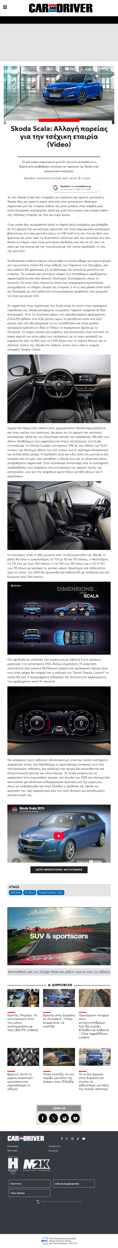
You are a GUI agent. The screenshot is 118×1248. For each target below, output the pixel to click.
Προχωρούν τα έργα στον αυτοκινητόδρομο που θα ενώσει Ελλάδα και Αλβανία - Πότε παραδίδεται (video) (94, 1026)
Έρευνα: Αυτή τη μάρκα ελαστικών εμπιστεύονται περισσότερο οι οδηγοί (20, 1082)
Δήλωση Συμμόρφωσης (67, 1183)
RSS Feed (12, 1150)
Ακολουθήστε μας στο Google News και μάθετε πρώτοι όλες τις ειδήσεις (59, 972)
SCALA (30, 892)
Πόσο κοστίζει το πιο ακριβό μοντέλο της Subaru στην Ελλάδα (58, 1078)
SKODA (15, 892)
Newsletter (12, 1146)
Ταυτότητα (16, 1183)
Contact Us (54, 1146)
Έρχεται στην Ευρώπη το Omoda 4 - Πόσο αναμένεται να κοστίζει (59, 1021)
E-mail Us (53, 1150)
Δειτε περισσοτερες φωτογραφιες (59, 869)
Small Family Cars (51, 892)
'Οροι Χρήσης (18, 1193)
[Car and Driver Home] (26, 1138)
